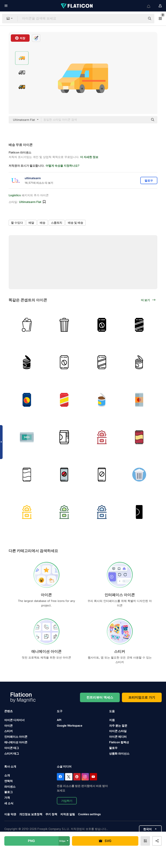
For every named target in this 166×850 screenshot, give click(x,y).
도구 (59, 711)
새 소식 (8, 803)
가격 (7, 797)
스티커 (8, 731)
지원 (112, 720)
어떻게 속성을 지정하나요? (62, 165)
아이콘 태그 (11, 748)
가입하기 (66, 800)
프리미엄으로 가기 (141, 697)
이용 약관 (10, 814)
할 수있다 (17, 222)
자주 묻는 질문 (118, 725)
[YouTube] (93, 776)
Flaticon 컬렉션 (119, 742)
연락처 (8, 781)
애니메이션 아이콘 (15, 742)
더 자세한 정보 (89, 157)
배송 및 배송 (75, 222)
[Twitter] (68, 776)
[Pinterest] (77, 776)
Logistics (15, 195)
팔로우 (113, 748)
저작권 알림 (67, 814)
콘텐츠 (8, 711)
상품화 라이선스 (119, 753)
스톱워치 (56, 222)
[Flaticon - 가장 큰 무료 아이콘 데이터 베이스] (77, 5)
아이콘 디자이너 (14, 720)
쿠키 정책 (51, 814)
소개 (7, 775)
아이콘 (8, 725)
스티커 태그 (11, 753)
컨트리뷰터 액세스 (99, 697)
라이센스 (10, 786)
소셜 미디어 (64, 766)
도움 (112, 711)
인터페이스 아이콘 (15, 736)
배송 (42, 222)
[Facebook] (60, 776)
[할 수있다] (27, 325)
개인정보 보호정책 (30, 814)
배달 (31, 222)
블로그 (8, 792)
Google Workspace (69, 725)
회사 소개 (10, 766)
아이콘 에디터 (118, 736)
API (59, 720)
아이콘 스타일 (118, 731)
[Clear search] (140, 18)
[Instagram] (85, 776)
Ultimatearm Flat (30, 202)
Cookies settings (89, 814)
